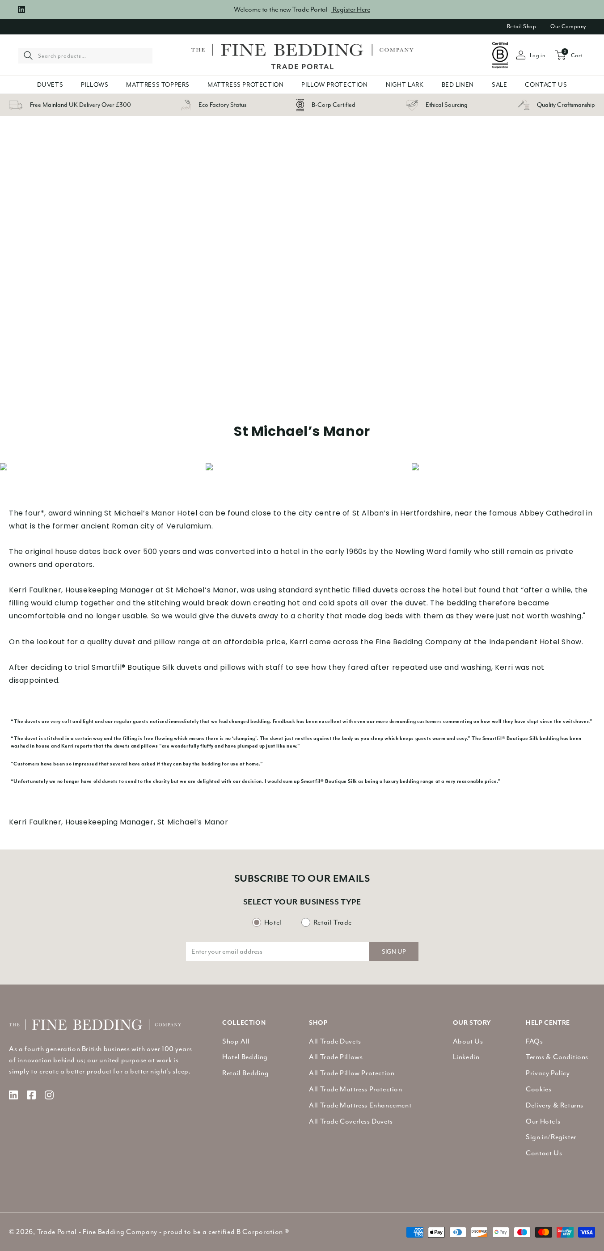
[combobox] (85, 55)
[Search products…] (28, 55)
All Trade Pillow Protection (351, 1073)
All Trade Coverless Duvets (351, 1121)
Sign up (394, 951)
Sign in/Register (551, 1137)
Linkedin (466, 1056)
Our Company (568, 26)
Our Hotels (543, 1121)
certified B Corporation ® (248, 1231)
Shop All (236, 1041)
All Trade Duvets (335, 1041)
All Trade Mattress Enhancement (360, 1105)
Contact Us (544, 1153)
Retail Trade (332, 922)
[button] (50, 84)
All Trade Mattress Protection (355, 1089)
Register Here (350, 9)
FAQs (534, 1041)
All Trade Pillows (336, 1056)
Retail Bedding (245, 1073)
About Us (468, 1041)
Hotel (273, 922)
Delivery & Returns (554, 1105)
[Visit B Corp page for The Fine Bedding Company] (500, 55)
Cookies (538, 1089)
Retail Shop (521, 26)
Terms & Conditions (557, 1056)
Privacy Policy (548, 1073)
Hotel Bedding (245, 1056)
